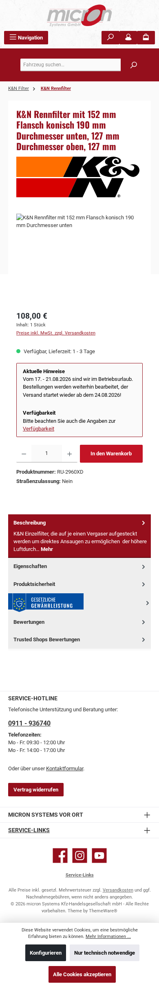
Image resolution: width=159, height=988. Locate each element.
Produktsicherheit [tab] (34, 584)
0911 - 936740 (29, 723)
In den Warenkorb (111, 453)
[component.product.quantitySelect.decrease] (23, 454)
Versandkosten (118, 890)
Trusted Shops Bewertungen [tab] (46, 639)
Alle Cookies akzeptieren (82, 974)
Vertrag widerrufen (35, 790)
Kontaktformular (64, 768)
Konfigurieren (46, 953)
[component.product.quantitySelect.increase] (69, 454)
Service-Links (29, 830)
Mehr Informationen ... (108, 936)
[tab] (79, 536)
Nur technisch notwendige (104, 953)
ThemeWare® (103, 911)
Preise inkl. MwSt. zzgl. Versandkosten (55, 333)
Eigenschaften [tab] (30, 566)
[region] (79, 259)
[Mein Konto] (128, 37)
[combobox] (81, 65)
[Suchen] (110, 37)
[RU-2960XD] (79, 259)
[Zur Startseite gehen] (79, 15)
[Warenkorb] (146, 37)
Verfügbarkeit (38, 429)
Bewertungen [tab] (28, 622)
